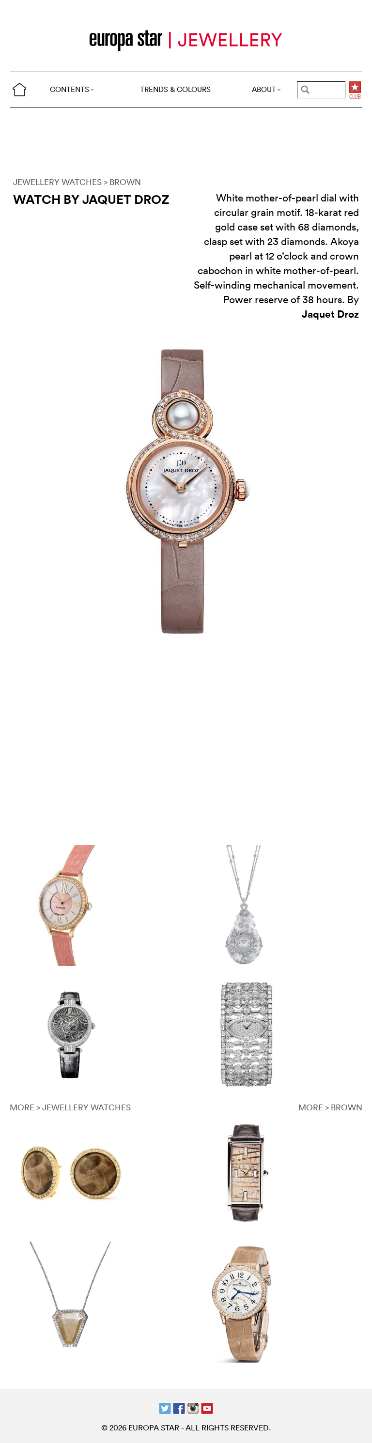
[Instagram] (193, 1407)
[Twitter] (165, 1407)
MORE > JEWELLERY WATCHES (70, 1107)
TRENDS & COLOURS (175, 89)
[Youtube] (207, 1407)
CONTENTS (69, 89)
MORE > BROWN (330, 1107)
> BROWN (122, 182)
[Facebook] (179, 1407)
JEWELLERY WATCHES (57, 182)
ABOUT (264, 89)
